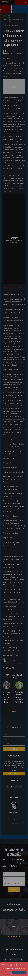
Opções (6, 973)
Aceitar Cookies (19, 973)
